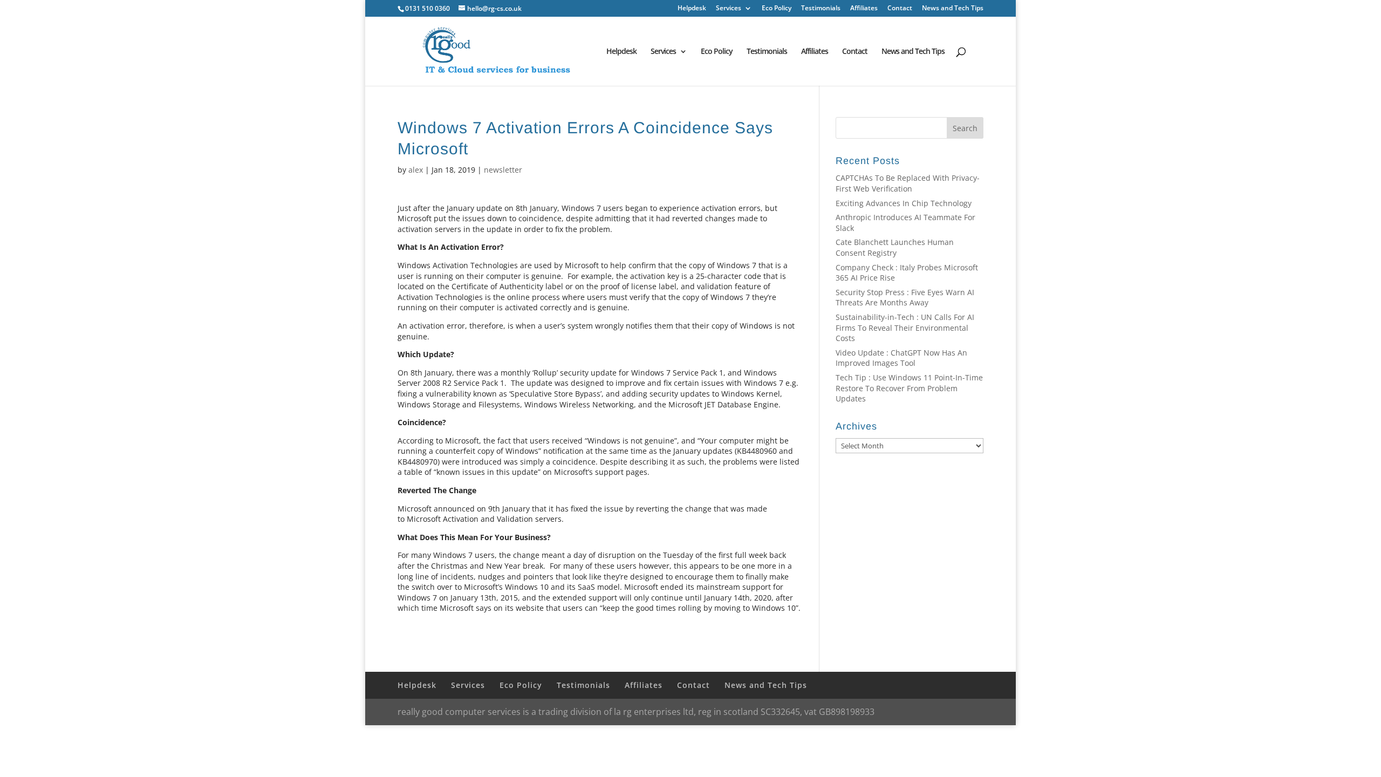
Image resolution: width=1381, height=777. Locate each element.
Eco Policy (776, 8)
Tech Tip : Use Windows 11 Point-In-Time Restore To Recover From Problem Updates (909, 388)
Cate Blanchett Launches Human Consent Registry (895, 247)
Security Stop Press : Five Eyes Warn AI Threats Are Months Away (905, 297)
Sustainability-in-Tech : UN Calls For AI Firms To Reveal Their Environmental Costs (905, 327)
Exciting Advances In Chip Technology (904, 203)
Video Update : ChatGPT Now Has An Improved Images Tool (901, 358)
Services (728, 8)
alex (415, 170)
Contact (899, 8)
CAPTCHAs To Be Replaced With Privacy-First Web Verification (908, 183)
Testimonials (820, 8)
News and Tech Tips (952, 8)
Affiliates (864, 8)
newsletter (503, 170)
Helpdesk (692, 8)
